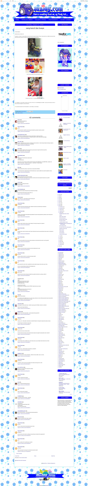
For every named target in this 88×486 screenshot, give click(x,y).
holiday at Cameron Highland (63, 295)
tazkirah (59, 356)
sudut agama (60, 351)
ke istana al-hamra (62, 220)
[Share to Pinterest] (32, 111)
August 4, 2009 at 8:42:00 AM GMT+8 (24, 241)
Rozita (19, 119)
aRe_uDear (20, 141)
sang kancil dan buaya (63, 234)
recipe (59, 340)
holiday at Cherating (61, 296)
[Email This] (27, 111)
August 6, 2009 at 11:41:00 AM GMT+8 (24, 398)
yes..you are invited (66, 117)
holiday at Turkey (61, 312)
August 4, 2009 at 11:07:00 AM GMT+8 (24, 342)
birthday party (60, 262)
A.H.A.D (19, 182)
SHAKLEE (60, 346)
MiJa (18, 167)
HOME (17, 19)
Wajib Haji (60, 363)
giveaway (60, 285)
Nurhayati (19, 311)
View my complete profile (62, 89)
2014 (60, 198)
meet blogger (60, 325)
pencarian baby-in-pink (63, 219)
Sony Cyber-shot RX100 (62, 348)
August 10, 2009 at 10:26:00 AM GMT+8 (24, 435)
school (59, 343)
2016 (60, 195)
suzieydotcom (60, 353)
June (60, 237)
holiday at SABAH (61, 309)
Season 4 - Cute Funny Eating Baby (67, 124)
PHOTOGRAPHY (53, 19)
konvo (59, 320)
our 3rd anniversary (66, 140)
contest (59, 267)
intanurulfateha (20, 155)
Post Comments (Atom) (23, 457)
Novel (59, 331)
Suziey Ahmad (20, 126)
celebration (60, 265)
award (59, 259)
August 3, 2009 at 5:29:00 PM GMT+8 (24, 138)
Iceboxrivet (61, 382)
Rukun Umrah (60, 342)
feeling (59, 278)
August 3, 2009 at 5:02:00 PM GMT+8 (24, 123)
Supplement (60, 352)
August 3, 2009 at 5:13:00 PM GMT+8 (24, 131)
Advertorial (60, 253)
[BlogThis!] (29, 111)
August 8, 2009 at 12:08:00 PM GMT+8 (24, 419)
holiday (59, 292)
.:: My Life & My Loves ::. (63, 373)
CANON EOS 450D (61, 264)
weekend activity (61, 364)
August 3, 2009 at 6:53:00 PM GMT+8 (24, 152)
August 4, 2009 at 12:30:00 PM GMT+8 (24, 356)
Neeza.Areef (20, 416)
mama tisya (20, 303)
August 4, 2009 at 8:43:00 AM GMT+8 (24, 257)
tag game (60, 354)
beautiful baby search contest (64, 213)
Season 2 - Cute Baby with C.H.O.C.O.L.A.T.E (67, 164)
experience (60, 274)
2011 (60, 202)
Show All (71, 394)
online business (61, 334)
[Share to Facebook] (31, 111)
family (59, 276)
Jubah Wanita (60, 319)
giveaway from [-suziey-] (67, 152)
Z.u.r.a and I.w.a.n (20, 367)
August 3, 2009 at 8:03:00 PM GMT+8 (24, 172)
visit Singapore (60, 359)
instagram (60, 314)
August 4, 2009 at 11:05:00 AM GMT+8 (24, 324)
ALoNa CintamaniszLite (22, 175)
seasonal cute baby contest (62, 345)
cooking (59, 268)
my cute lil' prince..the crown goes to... (66, 129)
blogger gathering (61, 263)
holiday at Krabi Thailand (62, 302)
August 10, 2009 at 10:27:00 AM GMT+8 (24, 451)
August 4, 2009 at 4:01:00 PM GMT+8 (24, 384)
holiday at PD (60, 307)
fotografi (59, 281)
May (60, 238)
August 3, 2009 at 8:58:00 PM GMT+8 (24, 179)
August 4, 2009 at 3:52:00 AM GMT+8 (24, 186)
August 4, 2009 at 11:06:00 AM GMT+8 (24, 334)
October (61, 209)
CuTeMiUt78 (20, 396)
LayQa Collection (61, 323)
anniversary (60, 257)
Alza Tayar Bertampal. (62, 388)
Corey (19, 148)
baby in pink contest (62, 216)
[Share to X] (30, 111)
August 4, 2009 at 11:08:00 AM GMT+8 (24, 350)
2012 (60, 201)
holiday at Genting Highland (63, 298)
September (61, 211)
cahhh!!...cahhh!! (66, 158)
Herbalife (59, 290)
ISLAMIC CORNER (65, 19)
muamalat (60, 329)
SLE (59, 347)
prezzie (59, 336)
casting (60, 215)
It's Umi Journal (61, 387)
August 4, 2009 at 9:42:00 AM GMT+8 (24, 291)
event (59, 273)
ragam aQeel (60, 337)
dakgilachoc (20, 353)
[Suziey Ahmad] (64, 109)
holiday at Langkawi (61, 303)
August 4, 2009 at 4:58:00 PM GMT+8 (24, 392)
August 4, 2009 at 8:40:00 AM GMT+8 (24, 216)
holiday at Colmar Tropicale (62, 297)
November (61, 208)
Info (59, 313)
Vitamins (59, 362)
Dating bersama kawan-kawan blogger (64, 392)
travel (59, 357)
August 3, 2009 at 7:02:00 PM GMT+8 (24, 164)
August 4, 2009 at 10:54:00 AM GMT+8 (24, 308)
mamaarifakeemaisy (21, 134)
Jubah (59, 315)
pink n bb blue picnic (62, 225)
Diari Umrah (60, 269)
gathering (60, 284)
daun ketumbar (61, 232)
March (61, 241)
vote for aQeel (61, 231)
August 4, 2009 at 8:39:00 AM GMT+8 (24, 207)
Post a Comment (19, 453)
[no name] (60, 252)
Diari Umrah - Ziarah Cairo (62, 270)
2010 (60, 204)
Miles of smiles (61, 391)
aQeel (59, 258)
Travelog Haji (60, 358)
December (61, 206)
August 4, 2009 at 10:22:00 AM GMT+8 (24, 300)
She (18, 294)
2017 (60, 194)
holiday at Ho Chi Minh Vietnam (63, 301)
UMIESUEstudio (46, 485)
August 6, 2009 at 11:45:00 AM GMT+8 (24, 407)
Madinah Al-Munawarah (62, 324)
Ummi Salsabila (20, 189)
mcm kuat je (65, 169)
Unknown (19, 197)
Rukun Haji (60, 341)
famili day (60, 275)
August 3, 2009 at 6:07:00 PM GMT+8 (24, 145)
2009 (60, 205)
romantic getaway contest (63, 222)
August (61, 212)
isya (18, 382)
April (60, 240)
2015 (60, 197)
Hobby (59, 291)
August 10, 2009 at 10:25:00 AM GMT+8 (24, 427)
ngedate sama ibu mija (63, 228)
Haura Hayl (60, 287)
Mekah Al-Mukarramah (62, 326)
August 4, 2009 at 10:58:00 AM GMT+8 (24, 314)
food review (60, 279)
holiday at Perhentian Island (63, 308)
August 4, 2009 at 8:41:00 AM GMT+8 (24, 233)
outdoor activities (61, 335)
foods (59, 280)
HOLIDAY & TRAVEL (40, 19)
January (61, 244)
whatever (59, 365)
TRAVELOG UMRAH (27, 19)
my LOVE (60, 330)
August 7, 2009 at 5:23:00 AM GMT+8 (24, 413)
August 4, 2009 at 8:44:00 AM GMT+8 (24, 267)
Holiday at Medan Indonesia (63, 306)
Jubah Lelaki (60, 318)
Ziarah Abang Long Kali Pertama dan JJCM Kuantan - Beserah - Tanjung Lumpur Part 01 (64, 384)
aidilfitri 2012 (60, 256)
